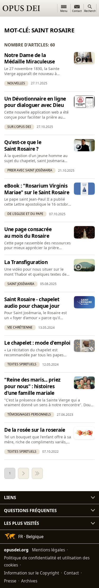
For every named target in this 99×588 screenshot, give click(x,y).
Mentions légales (48, 550)
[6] (37, 473)
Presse (10, 581)
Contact (71, 573)
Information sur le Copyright (31, 573)
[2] (23, 473)
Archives (29, 581)
